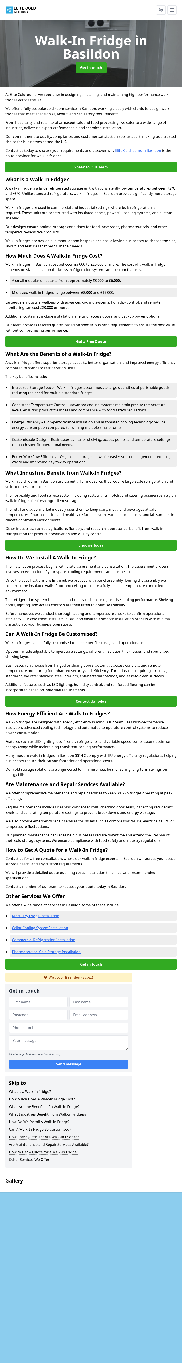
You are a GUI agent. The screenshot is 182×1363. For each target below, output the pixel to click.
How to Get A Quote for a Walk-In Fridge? (43, 1152)
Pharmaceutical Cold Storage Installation (46, 951)
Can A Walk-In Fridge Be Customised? (40, 1129)
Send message (68, 1064)
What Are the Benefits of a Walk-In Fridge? (44, 1106)
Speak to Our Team (91, 167)
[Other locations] (161, 10)
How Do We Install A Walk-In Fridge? (39, 1121)
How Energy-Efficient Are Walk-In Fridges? (44, 1136)
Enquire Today (91, 545)
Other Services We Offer (29, 1159)
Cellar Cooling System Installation (40, 927)
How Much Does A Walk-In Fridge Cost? (42, 1099)
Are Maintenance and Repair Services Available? (49, 1144)
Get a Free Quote (91, 341)
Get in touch (91, 67)
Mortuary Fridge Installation (35, 915)
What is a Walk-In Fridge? (30, 1091)
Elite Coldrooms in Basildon (138, 150)
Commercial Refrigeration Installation (43, 939)
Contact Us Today (91, 701)
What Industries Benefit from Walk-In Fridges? (47, 1114)
